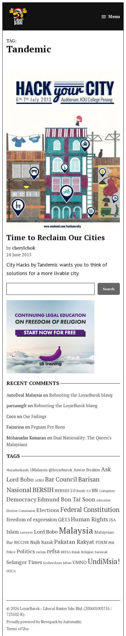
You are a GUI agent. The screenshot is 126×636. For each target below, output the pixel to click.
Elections (47, 509)
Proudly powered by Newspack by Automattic (43, 621)
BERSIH (43, 489)
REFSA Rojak (70, 552)
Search (109, 289)
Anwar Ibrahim (87, 469)
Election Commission (20, 511)
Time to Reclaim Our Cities (55, 237)
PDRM (101, 542)
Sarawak (101, 552)
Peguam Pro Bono (48, 427)
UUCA (11, 571)
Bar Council (61, 479)
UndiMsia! (104, 561)
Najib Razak (41, 542)
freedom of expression (31, 519)
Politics (26, 551)
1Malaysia (38, 469)
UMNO (80, 562)
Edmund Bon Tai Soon (66, 499)
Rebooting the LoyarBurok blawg (81, 395)
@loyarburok (60, 469)
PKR (111, 542)
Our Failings (34, 416)
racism (41, 552)
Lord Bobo (46, 531)
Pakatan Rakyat (74, 542)
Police (11, 552)
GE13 (64, 519)
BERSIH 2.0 (65, 490)
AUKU (39, 480)
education (103, 500)
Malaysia (76, 530)
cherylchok (23, 248)
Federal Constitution (90, 509)
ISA (112, 519)
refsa (53, 551)
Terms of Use (17, 628)
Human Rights (89, 519)
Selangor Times (24, 562)
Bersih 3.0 (83, 491)
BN (95, 490)
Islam (12, 531)
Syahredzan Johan (57, 563)
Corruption (107, 491)
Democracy (21, 499)
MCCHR (21, 542)
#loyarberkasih (17, 470)
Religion (87, 552)
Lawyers (26, 532)
